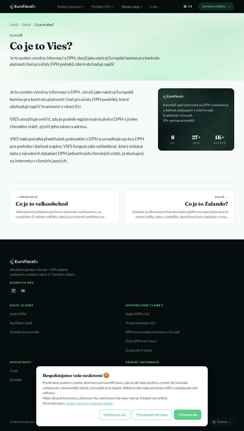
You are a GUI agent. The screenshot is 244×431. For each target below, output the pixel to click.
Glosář (26, 25)
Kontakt (16, 380)
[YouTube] (23, 291)
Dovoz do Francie (139, 350)
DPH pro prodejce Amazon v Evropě (152, 332)
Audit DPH (18, 314)
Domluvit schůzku (213, 6)
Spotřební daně (21, 323)
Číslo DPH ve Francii (141, 341)
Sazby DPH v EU (138, 314)
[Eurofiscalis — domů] (23, 6)
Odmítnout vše (115, 415)
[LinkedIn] (13, 291)
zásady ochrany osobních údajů (89, 403)
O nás (154, 7)
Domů (14, 25)
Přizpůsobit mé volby (152, 415)
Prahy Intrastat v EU (140, 323)
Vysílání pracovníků (24, 332)
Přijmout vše (187, 415)
